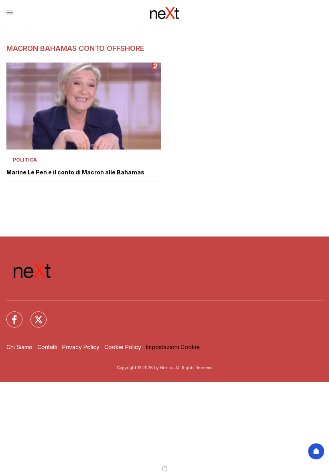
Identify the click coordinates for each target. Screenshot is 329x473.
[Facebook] (9, 314)
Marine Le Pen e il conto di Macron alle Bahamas (75, 172)
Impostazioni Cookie (173, 347)
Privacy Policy (81, 347)
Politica (25, 160)
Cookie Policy (122, 347)
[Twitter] (33, 314)
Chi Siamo (19, 347)
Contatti (47, 347)
